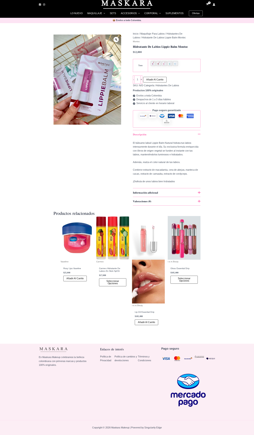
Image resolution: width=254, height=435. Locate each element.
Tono (140, 65)
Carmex (100, 261)
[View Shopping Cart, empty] (207, 4)
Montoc (136, 41)
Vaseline (64, 261)
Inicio (135, 33)
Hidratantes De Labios (167, 85)
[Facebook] (40, 4)
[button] (103, 13)
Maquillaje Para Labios (152, 33)
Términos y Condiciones (144, 358)
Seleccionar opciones (112, 282)
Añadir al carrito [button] (75, 278)
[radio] (153, 63)
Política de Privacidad (105, 358)
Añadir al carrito (154, 79)
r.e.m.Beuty (137, 305)
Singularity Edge (153, 427)
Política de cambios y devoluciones (126, 358)
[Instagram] (44, 4)
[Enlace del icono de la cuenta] (214, 4)
